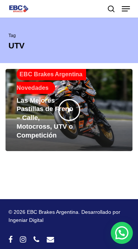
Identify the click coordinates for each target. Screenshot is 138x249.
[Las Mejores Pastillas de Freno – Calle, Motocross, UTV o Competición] (69, 110)
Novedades (33, 88)
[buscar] (111, 8)
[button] (126, 8)
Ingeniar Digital (25, 220)
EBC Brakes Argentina (51, 74)
